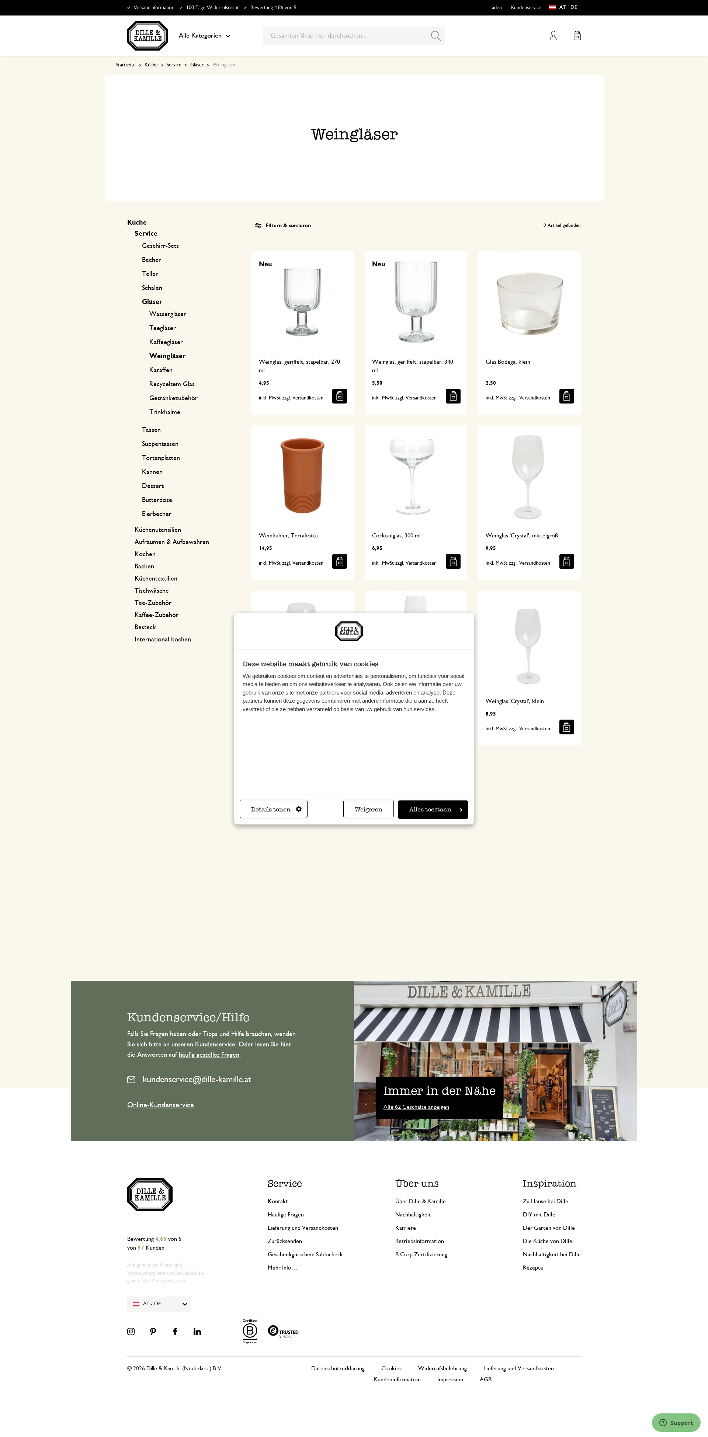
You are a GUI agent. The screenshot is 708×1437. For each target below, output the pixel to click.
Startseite (126, 64)
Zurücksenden (285, 1241)
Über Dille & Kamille (420, 1201)
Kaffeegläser (166, 342)
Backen (144, 566)
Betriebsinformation (419, 1241)
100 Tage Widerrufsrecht (212, 7)
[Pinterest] (153, 1331)
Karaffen (161, 370)
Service (174, 64)
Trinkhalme (164, 412)
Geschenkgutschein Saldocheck (305, 1254)
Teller (150, 274)
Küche (151, 64)
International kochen (163, 639)
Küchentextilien (156, 578)
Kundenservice (526, 7)
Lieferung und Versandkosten (303, 1228)
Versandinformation (154, 7)
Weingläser (167, 356)
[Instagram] (131, 1331)
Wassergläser (167, 314)
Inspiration (550, 1183)
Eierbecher (156, 514)
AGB (486, 1379)
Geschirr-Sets (160, 246)
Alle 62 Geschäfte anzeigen (416, 1107)
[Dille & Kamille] (147, 35)
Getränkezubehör (173, 398)
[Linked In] (197, 1331)
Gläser (197, 64)
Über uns (417, 1183)
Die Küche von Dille (547, 1241)
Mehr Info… (282, 1268)
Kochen (145, 554)
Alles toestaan (430, 809)
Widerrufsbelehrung (442, 1368)
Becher (151, 260)
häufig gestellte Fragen (209, 1055)
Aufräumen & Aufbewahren (172, 542)
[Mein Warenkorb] (577, 35)
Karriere (405, 1228)
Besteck (145, 627)
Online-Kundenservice (160, 1105)
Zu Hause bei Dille (545, 1201)
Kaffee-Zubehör (156, 615)
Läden (495, 7)
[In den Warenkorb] (339, 396)
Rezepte (533, 1268)
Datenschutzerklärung (338, 1368)
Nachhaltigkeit (413, 1215)
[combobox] (354, 36)
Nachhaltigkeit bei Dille (552, 1254)
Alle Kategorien (200, 35)
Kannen (152, 472)
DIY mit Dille (539, 1215)
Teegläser (162, 328)
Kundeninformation (397, 1379)
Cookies (391, 1368)
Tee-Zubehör (153, 603)
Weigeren (368, 809)
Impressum (450, 1379)
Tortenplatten (161, 458)
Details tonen (271, 809)
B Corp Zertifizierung (421, 1254)
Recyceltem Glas (172, 384)
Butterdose (157, 500)
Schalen (152, 288)
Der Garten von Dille (549, 1228)
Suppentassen (160, 444)
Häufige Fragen (286, 1215)
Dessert (153, 486)
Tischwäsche (152, 591)
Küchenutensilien (158, 530)
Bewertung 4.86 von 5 (273, 7)
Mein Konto (553, 35)
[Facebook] (175, 1331)
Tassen (151, 430)
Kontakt (278, 1201)
